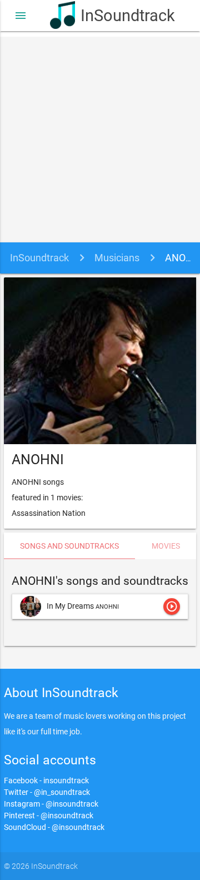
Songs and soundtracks (69, 545)
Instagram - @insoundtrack (51, 803)
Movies (166, 545)
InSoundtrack (115, 15)
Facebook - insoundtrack (46, 780)
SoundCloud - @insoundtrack (54, 827)
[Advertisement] (100, 137)
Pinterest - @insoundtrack (48, 815)
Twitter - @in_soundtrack (47, 792)
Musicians (116, 257)
